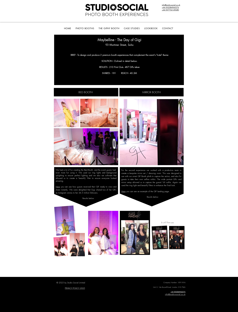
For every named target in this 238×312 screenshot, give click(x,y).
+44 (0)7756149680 (170, 10)
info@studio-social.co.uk (175, 294)
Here (58, 186)
